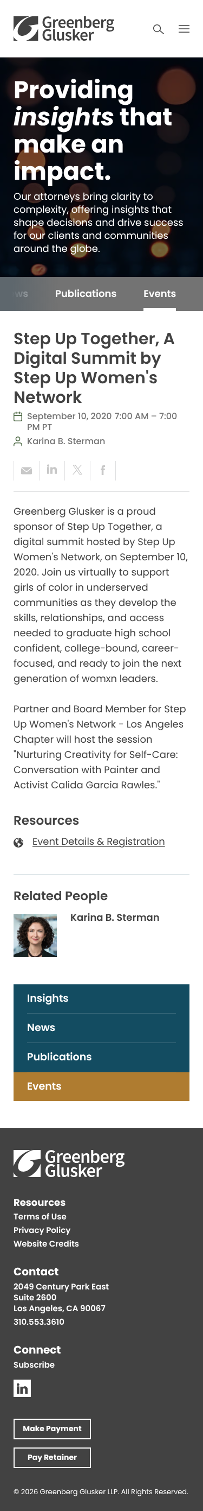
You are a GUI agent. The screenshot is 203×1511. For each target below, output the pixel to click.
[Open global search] (158, 29)
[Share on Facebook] (103, 471)
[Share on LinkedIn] (51, 471)
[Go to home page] (64, 28)
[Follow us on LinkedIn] (22, 1388)
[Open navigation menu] (184, 29)
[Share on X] (77, 471)
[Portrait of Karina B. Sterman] (35, 935)
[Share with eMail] (26, 471)
